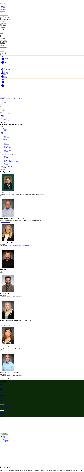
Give (2, 103)
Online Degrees (2, 25)
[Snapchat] (3, 85)
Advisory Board (6, 146)
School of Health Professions (18, 98)
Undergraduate (6, 101)
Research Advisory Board (11, 148)
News (3, 399)
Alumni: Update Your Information (8, 150)
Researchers (2, 45)
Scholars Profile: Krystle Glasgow (5, 325)
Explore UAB (2, 97)
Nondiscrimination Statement (4, 433)
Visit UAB (2, 11)
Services (1, 29)
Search (1, 112)
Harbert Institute (3, 48)
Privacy (3, 437)
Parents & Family (3, 27)
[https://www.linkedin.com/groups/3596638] (2, 386)
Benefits (1, 35)
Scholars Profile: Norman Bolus (5, 222)
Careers (5, 143)
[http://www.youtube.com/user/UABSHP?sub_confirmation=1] (2, 387)
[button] (42, 152)
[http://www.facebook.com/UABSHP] (2, 384)
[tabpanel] (42, 113)
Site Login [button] (3, 439)
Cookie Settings (5, 435)
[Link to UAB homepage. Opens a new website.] (42, 432)
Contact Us (3, 127)
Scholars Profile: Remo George (5, 299)
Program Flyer (9, 147)
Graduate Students (3, 21)
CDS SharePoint (4, 392)
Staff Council (2, 43)
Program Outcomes (6, 144)
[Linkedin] (3, 86)
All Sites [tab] (3, 110)
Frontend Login (6, 441)
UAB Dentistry (2, 53)
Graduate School (3, 23)
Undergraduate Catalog (4, 17)
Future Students (3, 9)
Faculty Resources (3, 42)
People (3, 118)
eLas (2, 393)
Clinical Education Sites (7, 158)
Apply (3, 128)
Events (1, 36)
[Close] (5, 3)
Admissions (5, 141)
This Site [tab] (3, 109)
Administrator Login (6, 440)
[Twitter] (3, 81)
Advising (1, 16)
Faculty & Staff (3, 38)
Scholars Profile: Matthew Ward (5, 378)
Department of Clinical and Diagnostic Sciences (7, 98)
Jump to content (4, 1)
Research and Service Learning (5, 19)
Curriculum (5, 142)
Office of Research (3, 47)
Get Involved (2, 34)
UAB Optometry (3, 54)
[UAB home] (42, 96)
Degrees (3, 398)
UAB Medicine (2, 52)
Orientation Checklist (5, 391)
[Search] (1, 104)
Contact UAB (4, 436)
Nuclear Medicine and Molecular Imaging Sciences (9, 154)
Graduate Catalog (3, 24)
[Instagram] (3, 82)
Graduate (5, 102)
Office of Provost (3, 40)
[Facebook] (3, 79)
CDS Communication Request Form (7, 406)
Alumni (3, 416)
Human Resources (3, 41)
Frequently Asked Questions (8, 145)
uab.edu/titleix (81, 471)
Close (1, 126)
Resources (2, 30)
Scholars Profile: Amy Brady (5, 248)
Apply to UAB (2, 12)
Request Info (2, 18)
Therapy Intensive (6, 151)
